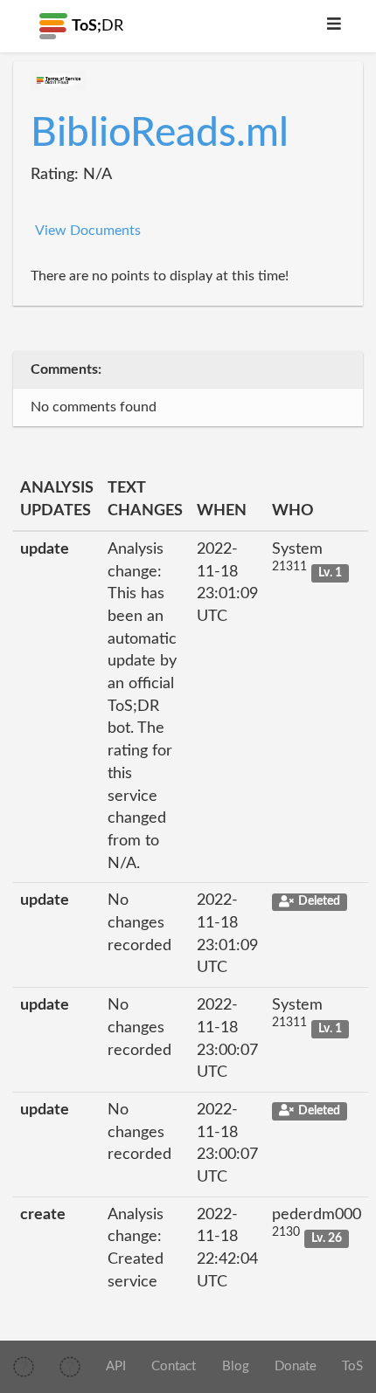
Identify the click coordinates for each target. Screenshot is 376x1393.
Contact (173, 1366)
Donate (296, 1366)
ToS (352, 1366)
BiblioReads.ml (160, 134)
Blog (235, 1366)
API (116, 1366)
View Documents (88, 231)
